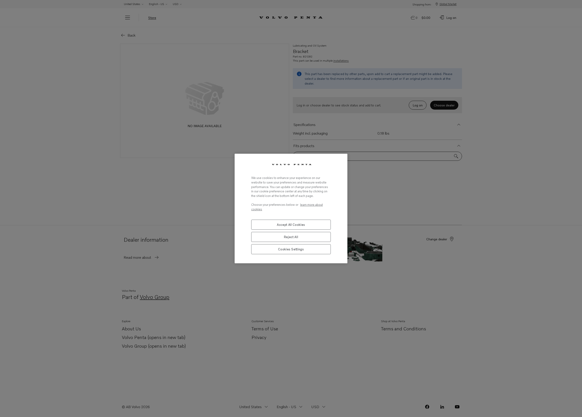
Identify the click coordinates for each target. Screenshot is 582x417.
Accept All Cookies (291, 224)
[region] (291, 208)
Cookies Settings (291, 249)
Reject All (291, 237)
